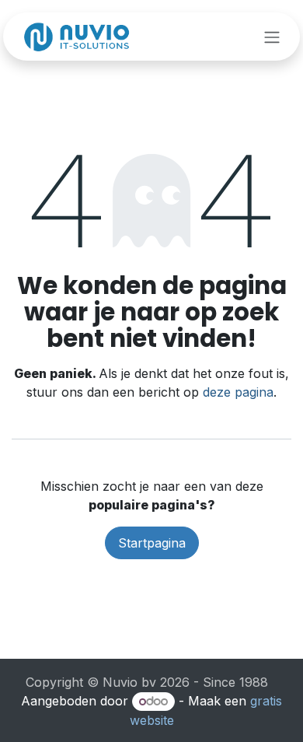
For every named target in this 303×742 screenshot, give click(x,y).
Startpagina (152, 543)
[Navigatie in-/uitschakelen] (271, 36)
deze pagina (238, 392)
